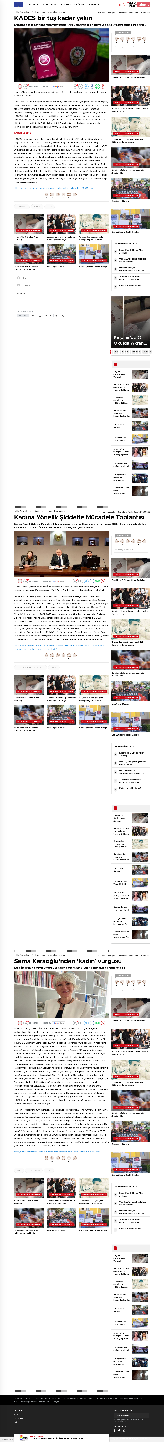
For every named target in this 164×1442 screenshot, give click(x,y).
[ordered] (46, 315)
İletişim (16, 1422)
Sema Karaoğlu (34, 1170)
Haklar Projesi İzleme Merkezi (26, 12)
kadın (19, 1170)
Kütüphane (79, 4)
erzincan (37, 207)
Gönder (22, 316)
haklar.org (33, 4)
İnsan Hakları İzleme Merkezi (57, 4)
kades (49, 207)
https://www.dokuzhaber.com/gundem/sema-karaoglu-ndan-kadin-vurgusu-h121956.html (57, 1152)
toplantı (54, 668)
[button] (110, 352)
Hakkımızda (94, 4)
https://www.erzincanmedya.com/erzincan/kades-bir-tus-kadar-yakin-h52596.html (53, 188)
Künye (16, 1414)
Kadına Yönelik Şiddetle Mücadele (30, 668)
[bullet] (50, 315)
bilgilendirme (22, 207)
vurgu (49, 1170)
